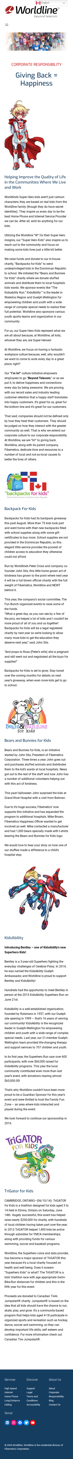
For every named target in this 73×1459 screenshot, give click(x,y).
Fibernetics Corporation (16, 1448)
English (44, 2)
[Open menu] (6, 25)
